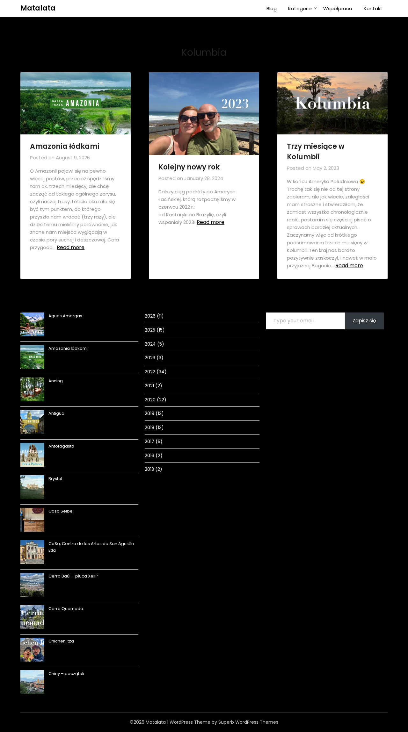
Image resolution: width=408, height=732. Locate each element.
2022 (150, 372)
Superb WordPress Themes (248, 722)
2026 (150, 316)
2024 (150, 344)
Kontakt (373, 8)
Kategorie (300, 8)
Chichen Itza (61, 641)
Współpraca (337, 8)
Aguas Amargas (65, 316)
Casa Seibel (61, 511)
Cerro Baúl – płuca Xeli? (73, 576)
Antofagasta (61, 446)
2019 (149, 413)
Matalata (37, 8)
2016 (149, 455)
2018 (149, 427)
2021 (149, 386)
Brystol (55, 479)
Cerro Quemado (65, 609)
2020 (150, 400)
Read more (70, 247)
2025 (150, 330)
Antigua (56, 413)
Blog (271, 8)
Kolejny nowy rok (189, 167)
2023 (150, 358)
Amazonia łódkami (64, 146)
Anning (55, 381)
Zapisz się (364, 320)
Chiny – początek (66, 674)
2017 (149, 441)
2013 (149, 469)
